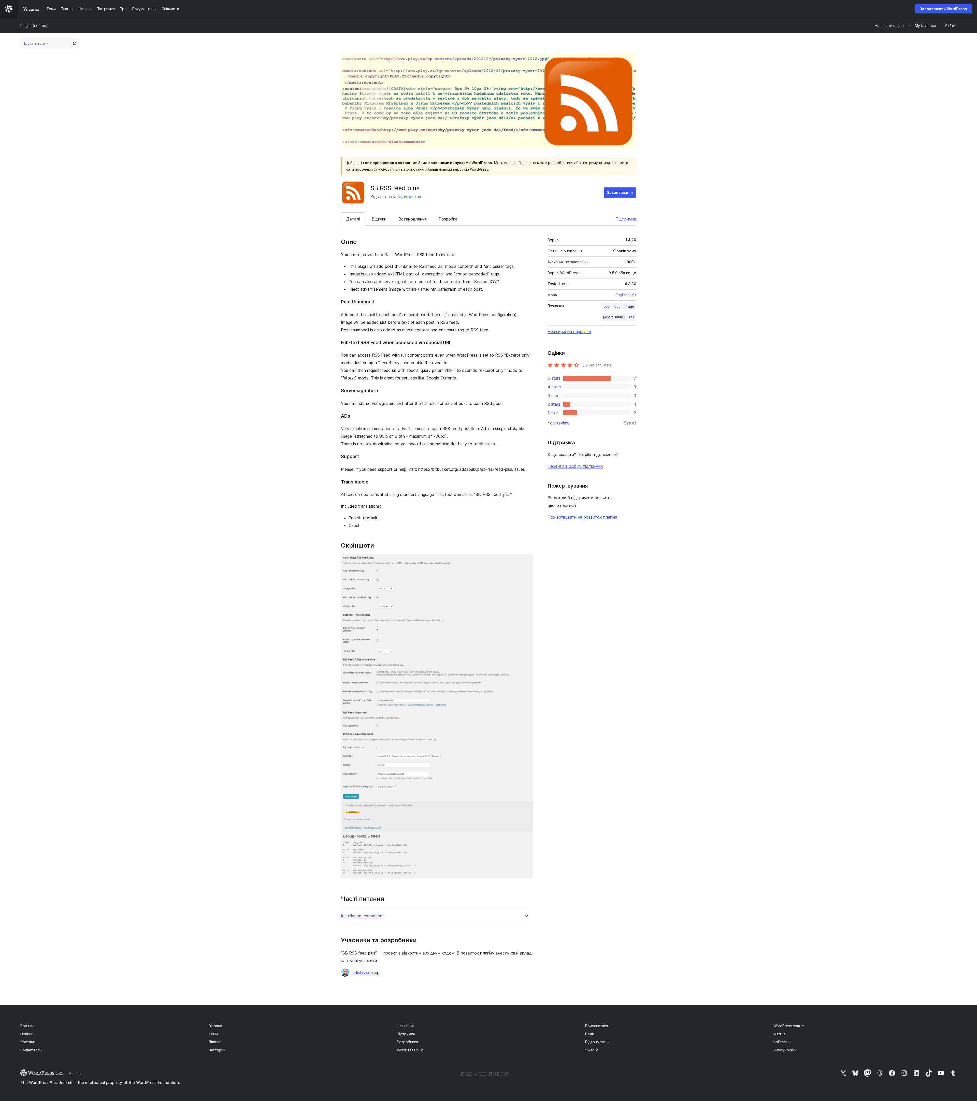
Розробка (448, 219)
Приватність (31, 1050)
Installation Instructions (362, 916)
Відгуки (379, 219)
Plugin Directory (33, 25)
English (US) (626, 295)
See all (630, 422)
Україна (75, 1073)
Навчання (405, 1026)
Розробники (407, 1042)
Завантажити (620, 192)
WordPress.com (788, 1026)
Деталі (353, 219)
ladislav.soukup (407, 196)
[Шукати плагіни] (74, 43)
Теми (213, 1034)
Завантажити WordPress (943, 9)
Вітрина (215, 1026)
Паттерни (217, 1050)
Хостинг (27, 1042)
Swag (592, 1050)
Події (589, 1034)
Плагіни (215, 1042)
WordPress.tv (410, 1050)
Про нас (27, 1026)
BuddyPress (785, 1050)
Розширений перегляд (569, 331)
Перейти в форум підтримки (575, 466)
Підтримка (625, 219)
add (606, 307)
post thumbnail (614, 317)
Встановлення (412, 219)
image (629, 307)
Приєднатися (596, 1026)
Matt (779, 1034)
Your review (558, 422)
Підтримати (597, 1042)
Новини (26, 1034)
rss (631, 317)
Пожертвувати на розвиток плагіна (582, 517)
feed (617, 307)
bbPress (782, 1042)
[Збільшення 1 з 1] (525, 561)
